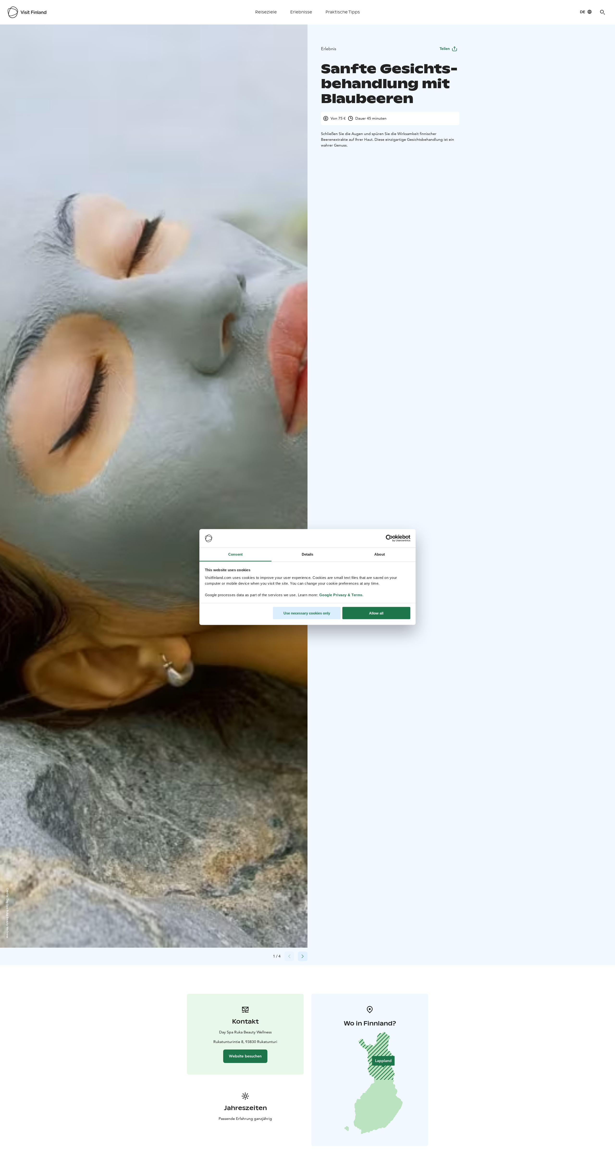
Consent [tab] (235, 554)
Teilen (445, 48)
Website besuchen (245, 1056)
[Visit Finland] (27, 12)
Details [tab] (308, 554)
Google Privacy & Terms (341, 595)
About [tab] (379, 554)
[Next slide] (303, 956)
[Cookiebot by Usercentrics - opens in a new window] (389, 538)
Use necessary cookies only (306, 613)
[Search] (602, 12)
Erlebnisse (301, 12)
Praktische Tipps (343, 12)
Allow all (376, 613)
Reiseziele (266, 12)
